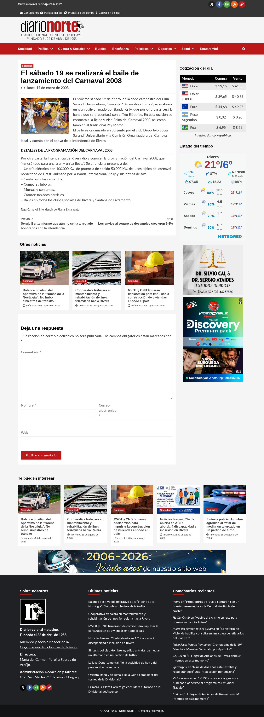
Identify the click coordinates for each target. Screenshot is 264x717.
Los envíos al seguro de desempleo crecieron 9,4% (135, 221)
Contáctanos (31, 13)
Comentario (31, 352)
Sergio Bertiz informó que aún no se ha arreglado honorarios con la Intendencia (57, 223)
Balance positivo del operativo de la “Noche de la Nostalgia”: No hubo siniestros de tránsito (43, 296)
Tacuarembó (209, 48)
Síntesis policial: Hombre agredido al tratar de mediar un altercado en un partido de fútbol (224, 525)
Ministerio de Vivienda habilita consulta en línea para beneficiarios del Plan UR (208, 633)
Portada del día (53, 13)
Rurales (100, 48)
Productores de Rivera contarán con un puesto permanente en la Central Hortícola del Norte (206, 606)
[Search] (243, 49)
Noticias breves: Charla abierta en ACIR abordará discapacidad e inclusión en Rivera (178, 525)
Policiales (142, 48)
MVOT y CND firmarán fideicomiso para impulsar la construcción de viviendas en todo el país (148, 296)
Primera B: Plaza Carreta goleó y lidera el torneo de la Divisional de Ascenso (124, 689)
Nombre (28, 405)
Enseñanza (120, 48)
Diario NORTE (127, 710)
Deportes (165, 48)
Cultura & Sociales (71, 48)
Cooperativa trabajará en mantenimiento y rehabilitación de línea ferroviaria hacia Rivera (93, 296)
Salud (185, 48)
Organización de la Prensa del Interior (48, 647)
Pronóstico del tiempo (81, 13)
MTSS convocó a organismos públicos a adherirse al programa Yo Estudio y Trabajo (205, 683)
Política (43, 48)
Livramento (72, 209)
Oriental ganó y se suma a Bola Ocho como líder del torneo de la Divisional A (123, 677)
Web (24, 433)
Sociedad (25, 48)
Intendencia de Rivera (52, 209)
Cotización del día (109, 13)
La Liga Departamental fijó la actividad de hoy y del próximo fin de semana (122, 665)
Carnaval (32, 209)
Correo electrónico (107, 411)
